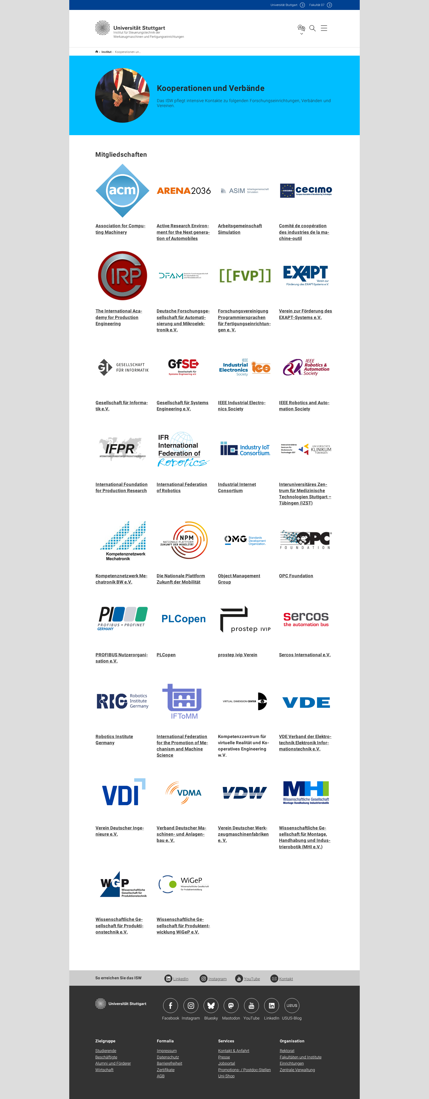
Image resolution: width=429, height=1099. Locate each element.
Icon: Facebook (170, 1005)
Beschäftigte (106, 1057)
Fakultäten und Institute (301, 1057)
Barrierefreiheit (169, 1063)
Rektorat (287, 1050)
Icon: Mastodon (231, 1005)
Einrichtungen (292, 1063)
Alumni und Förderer (113, 1063)
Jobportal (226, 1063)
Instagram (218, 978)
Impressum (167, 1050)
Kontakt (286, 978)
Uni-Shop (226, 1075)
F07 (316, 5)
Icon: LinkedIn (271, 1005)
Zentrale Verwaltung (297, 1069)
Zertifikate (166, 1069)
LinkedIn (180, 978)
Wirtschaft (104, 1069)
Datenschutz (168, 1057)
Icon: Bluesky (211, 1005)
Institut (106, 52)
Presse (224, 1057)
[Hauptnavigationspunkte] (324, 28)
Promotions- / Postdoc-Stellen (244, 1069)
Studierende (105, 1050)
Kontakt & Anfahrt (233, 1050)
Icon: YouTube (251, 1005)
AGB (161, 1075)
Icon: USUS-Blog (292, 1005)
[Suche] (312, 28)
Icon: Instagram (190, 1005)
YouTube (252, 978)
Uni (284, 5)
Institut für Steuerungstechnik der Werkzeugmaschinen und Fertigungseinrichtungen (96, 51)
